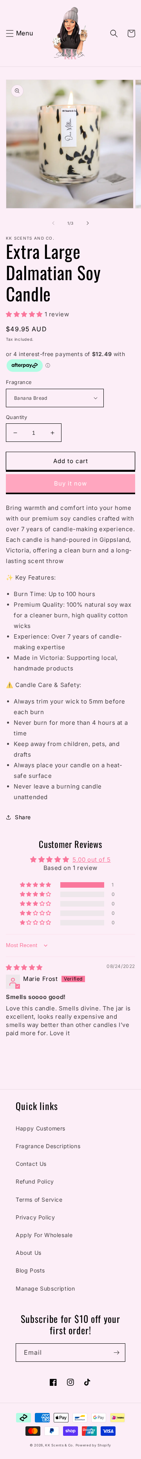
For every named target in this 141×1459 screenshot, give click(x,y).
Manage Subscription (45, 1288)
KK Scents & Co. (59, 1445)
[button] (9, 33)
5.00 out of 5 (91, 859)
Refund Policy (35, 1181)
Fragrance (19, 382)
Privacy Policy (35, 1217)
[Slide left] (53, 223)
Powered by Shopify (94, 1445)
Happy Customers (40, 1128)
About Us (29, 1252)
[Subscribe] (116, 1352)
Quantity (16, 417)
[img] (24, 967)
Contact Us (31, 1163)
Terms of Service (39, 1199)
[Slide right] (87, 223)
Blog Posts (30, 1270)
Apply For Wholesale (44, 1235)
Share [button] (23, 817)
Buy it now (70, 483)
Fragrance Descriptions (48, 1146)
